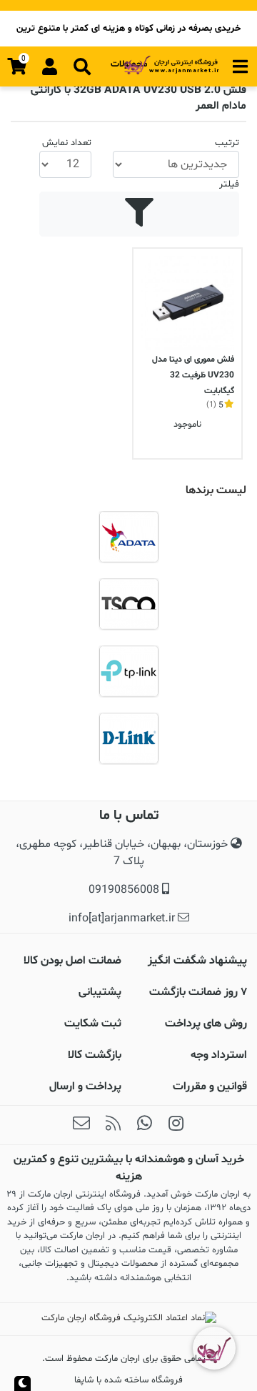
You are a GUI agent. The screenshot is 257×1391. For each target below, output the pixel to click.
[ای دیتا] (128, 536)
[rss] (113, 1125)
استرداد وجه (219, 1055)
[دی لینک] (128, 738)
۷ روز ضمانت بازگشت (198, 992)
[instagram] (175, 1125)
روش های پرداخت (206, 1023)
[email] (81, 1125)
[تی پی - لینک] (128, 671)
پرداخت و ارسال (85, 1086)
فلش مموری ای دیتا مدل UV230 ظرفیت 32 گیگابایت (193, 375)
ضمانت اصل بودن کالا (72, 961)
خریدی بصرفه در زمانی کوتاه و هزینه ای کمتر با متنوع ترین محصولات (128, 34)
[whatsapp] (144, 1125)
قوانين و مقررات (210, 1086)
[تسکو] (128, 604)
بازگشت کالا (94, 1055)
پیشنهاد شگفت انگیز (197, 961)
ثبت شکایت (92, 1023)
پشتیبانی (100, 992)
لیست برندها (216, 490)
